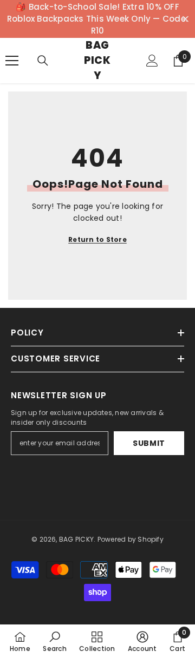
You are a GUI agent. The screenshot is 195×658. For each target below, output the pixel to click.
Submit (149, 443)
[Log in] (152, 61)
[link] (54, 641)
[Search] (42, 60)
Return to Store (97, 239)
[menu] (11, 60)
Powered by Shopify (131, 539)
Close (185, 19)
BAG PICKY (76, 539)
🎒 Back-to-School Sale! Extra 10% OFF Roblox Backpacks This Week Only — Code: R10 (97, 18)
